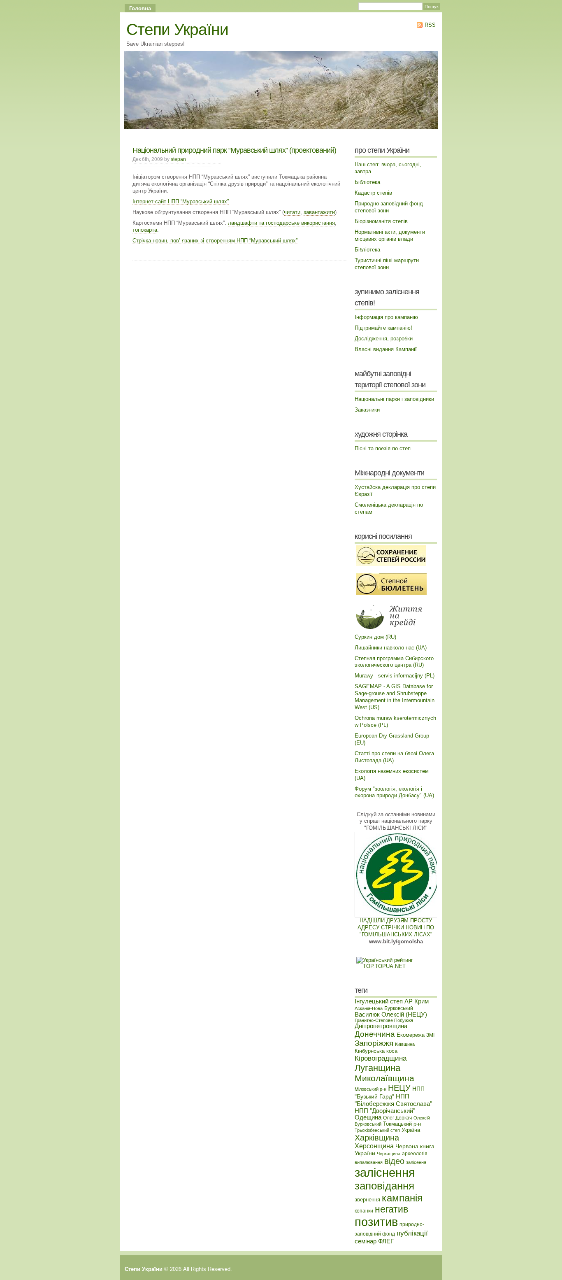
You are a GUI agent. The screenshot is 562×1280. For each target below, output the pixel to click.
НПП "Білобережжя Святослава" (393, 1100)
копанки (364, 1210)
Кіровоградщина (380, 1058)
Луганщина (377, 1068)
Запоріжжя (374, 1043)
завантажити (319, 212)
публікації (412, 1233)
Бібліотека (367, 182)
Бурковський (398, 1008)
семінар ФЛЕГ (374, 1241)
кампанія (402, 1197)
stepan (178, 159)
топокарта (144, 230)
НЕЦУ (399, 1087)
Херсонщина (374, 1146)
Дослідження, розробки (384, 338)
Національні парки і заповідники (394, 399)
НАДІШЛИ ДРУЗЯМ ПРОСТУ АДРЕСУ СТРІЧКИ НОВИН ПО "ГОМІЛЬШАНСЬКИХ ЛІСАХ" (396, 927)
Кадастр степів (373, 193)
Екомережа (411, 1035)
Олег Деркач (397, 1117)
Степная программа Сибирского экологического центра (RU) (394, 661)
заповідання (384, 1186)
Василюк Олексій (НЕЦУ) (391, 1014)
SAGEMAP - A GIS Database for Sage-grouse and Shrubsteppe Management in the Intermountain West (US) (394, 696)
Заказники (367, 410)
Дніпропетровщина (381, 1026)
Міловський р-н (370, 1089)
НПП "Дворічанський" (385, 1111)
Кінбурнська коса (376, 1051)
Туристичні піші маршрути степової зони (387, 263)
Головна (140, 8)
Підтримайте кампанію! (383, 328)
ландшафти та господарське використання (281, 223)
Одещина (368, 1117)
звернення (367, 1199)
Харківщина (377, 1137)
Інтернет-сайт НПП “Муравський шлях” (180, 201)
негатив (391, 1209)
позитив (376, 1222)
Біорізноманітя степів (381, 221)
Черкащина (388, 1153)
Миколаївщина (384, 1078)
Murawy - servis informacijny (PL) (394, 676)
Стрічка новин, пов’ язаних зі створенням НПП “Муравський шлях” (214, 240)
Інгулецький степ (379, 1001)
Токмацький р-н (402, 1124)
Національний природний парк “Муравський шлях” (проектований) (234, 150)
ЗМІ (430, 1035)
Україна (411, 1130)
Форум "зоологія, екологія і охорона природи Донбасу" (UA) (394, 792)
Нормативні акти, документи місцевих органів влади (390, 235)
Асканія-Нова (369, 1008)
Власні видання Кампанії (386, 349)
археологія (414, 1153)
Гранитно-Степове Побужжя (384, 1020)
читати (292, 212)
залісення (416, 1162)
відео (394, 1161)
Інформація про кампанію (386, 317)
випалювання (369, 1162)
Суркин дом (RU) (375, 637)
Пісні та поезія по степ (383, 448)
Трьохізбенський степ (377, 1130)
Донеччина (375, 1033)
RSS (429, 25)
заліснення (385, 1172)
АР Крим (416, 1001)
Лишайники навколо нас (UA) (391, 648)
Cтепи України (177, 29)
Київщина (405, 1044)
